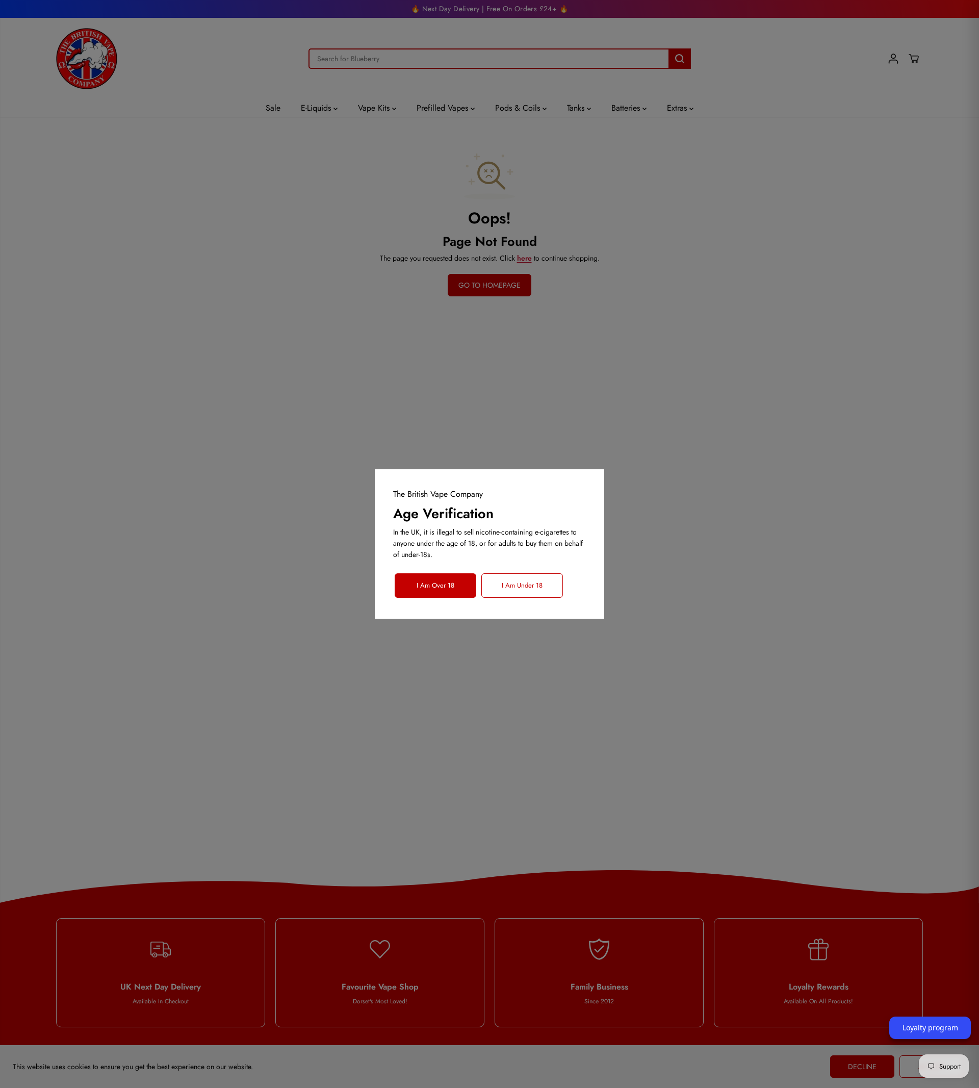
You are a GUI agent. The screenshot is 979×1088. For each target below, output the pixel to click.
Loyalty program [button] (930, 1027)
